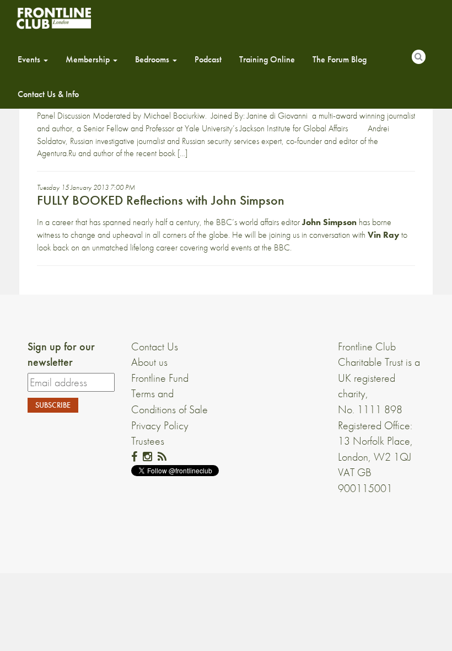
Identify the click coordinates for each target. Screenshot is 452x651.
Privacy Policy (160, 425)
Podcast (208, 59)
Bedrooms (153, 59)
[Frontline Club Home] (53, 18)
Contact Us (154, 346)
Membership (89, 59)
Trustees (147, 441)
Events (30, 59)
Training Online (267, 59)
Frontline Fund (160, 378)
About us (149, 362)
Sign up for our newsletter (61, 354)
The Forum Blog (340, 59)
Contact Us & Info (48, 94)
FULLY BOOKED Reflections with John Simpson (160, 200)
